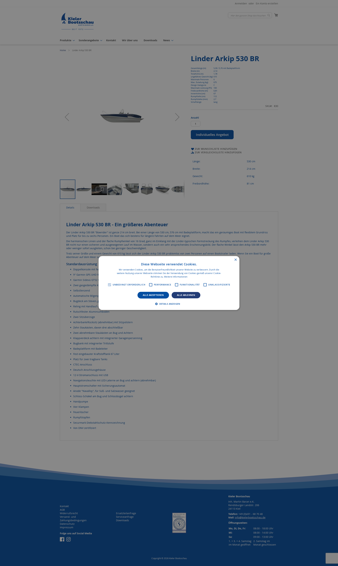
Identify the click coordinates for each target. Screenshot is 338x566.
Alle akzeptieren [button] (153, 295)
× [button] (235, 260)
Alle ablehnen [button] (186, 295)
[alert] (169, 283)
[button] (169, 304)
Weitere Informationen (175, 276)
